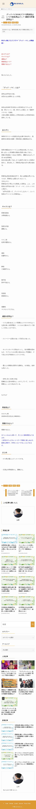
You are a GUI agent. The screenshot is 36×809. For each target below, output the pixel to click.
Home (6, 803)
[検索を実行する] (33, 624)
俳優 (9, 22)
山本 (18, 520)
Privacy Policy (27, 803)
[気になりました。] (18, 4)
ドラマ (5, 22)
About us (21, 803)
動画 (13, 22)
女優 (17, 22)
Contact (16, 803)
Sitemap (11, 803)
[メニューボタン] (3, 4)
